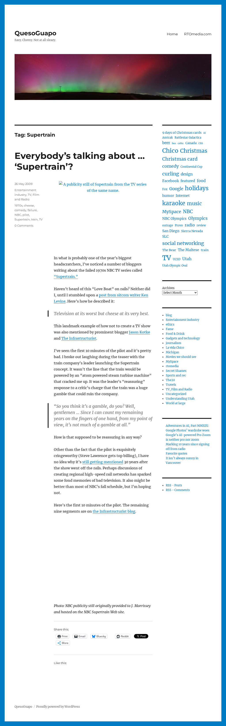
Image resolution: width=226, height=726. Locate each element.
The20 (170, 380)
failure (32, 210)
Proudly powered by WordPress (58, 707)
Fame (169, 329)
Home (172, 34)
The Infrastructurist (78, 338)
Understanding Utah (180, 399)
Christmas (193, 150)
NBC (18, 214)
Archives (168, 288)
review (201, 225)
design (187, 174)
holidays (197, 188)
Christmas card (180, 159)
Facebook (170, 181)
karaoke (173, 203)
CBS (200, 143)
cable (181, 143)
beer (166, 143)
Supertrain (22, 219)
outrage (167, 225)
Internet (183, 196)
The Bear (169, 250)
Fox (165, 189)
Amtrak (167, 137)
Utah (187, 258)
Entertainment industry (182, 320)
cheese (29, 205)
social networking (183, 243)
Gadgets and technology (183, 338)
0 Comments (24, 225)
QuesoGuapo (35, 33)
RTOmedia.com (197, 34)
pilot (26, 214)
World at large (175, 403)
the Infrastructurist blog (114, 511)
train (34, 219)
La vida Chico (175, 348)
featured (188, 181)
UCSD (177, 259)
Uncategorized (176, 394)
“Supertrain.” (66, 276)
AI (204, 133)
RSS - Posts (174, 485)
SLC (165, 236)
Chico (170, 150)
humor (168, 196)
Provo (179, 225)
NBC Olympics (174, 218)
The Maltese (188, 250)
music (194, 203)
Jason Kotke (139, 332)
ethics (170, 324)
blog (169, 315)
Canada (191, 143)
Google (176, 188)
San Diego (170, 231)
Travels (171, 385)
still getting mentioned (102, 462)
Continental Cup (191, 166)
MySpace (171, 211)
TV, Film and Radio (179, 389)
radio (190, 225)
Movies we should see (181, 357)
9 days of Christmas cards (182, 133)
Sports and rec (176, 375)
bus (174, 143)
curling (170, 174)
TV (41, 219)
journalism (173, 343)
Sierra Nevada (192, 231)
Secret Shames (176, 371)
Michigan (172, 352)
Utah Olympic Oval (174, 265)
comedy (20, 210)
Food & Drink (175, 334)
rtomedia (172, 366)
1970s (19, 205)
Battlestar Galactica (188, 137)
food (201, 180)
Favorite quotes (176, 453)
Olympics (197, 218)
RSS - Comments (178, 490)
